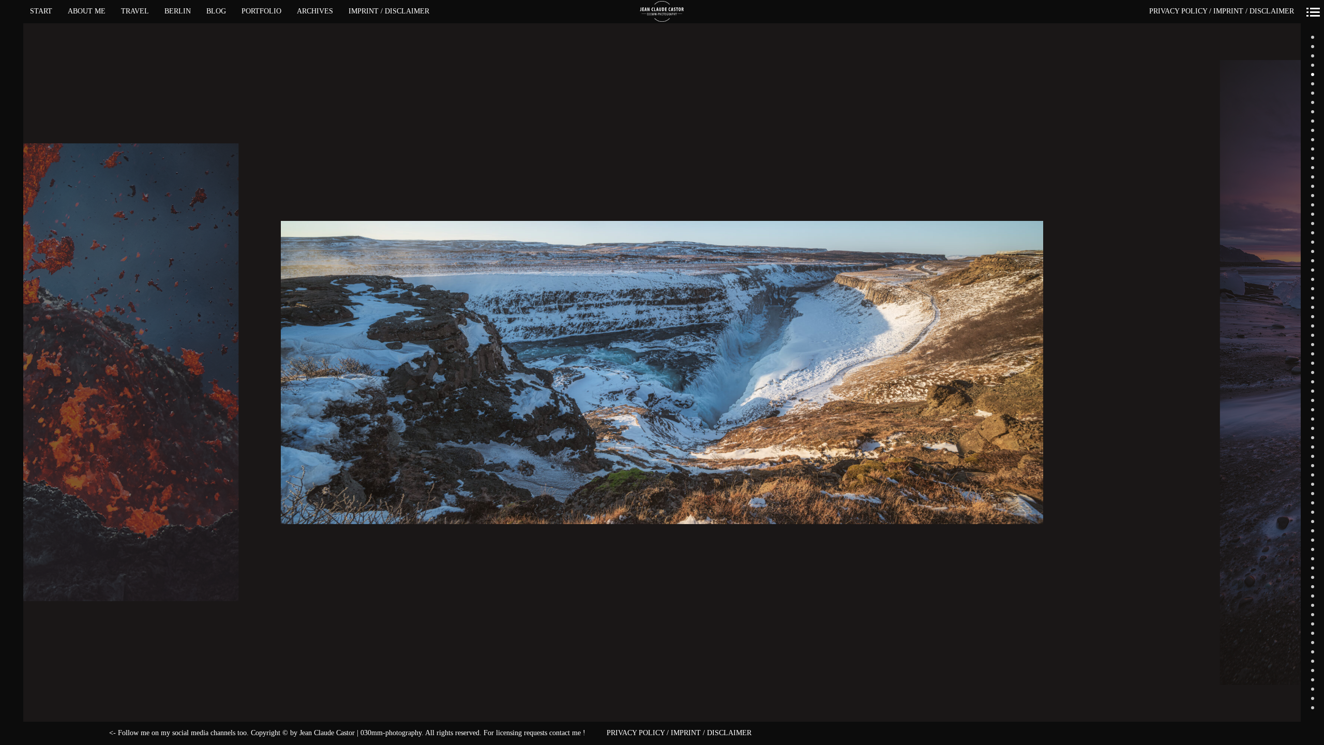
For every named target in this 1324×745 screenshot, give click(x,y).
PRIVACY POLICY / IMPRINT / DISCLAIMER (1221, 11)
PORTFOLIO (261, 11)
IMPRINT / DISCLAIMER (389, 11)
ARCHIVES (315, 11)
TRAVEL (135, 11)
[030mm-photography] (662, 12)
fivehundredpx (68, 733)
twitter (102, 733)
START (41, 11)
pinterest (91, 733)
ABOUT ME (87, 11)
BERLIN (177, 11)
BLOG (216, 11)
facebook (34, 733)
